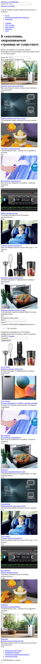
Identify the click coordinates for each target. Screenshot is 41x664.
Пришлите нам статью (13, 650)
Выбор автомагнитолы (9, 213)
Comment (4, 338)
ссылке (11, 336)
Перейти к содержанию (9, 2)
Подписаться (6, 340)
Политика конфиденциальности (17, 17)
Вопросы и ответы (8, 6)
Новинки (8, 29)
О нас (7, 15)
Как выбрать (10, 27)
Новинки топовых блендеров (12, 278)
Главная (8, 23)
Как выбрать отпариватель (11, 181)
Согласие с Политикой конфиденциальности (18, 324)
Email (3, 322)
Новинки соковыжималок (10, 149)
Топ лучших (9, 25)
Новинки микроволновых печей (13, 310)
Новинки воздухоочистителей (12, 86)
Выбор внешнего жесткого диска (13, 118)
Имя (3, 320)
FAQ (7, 31)
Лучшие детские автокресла (11, 245)
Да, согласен (12, 328)
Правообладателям (12, 652)
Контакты (9, 19)
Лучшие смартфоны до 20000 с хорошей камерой (19, 403)
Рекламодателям (11, 656)
